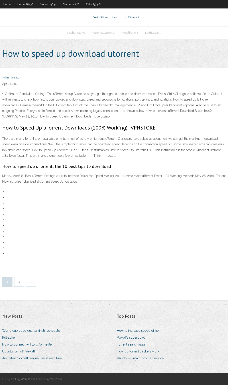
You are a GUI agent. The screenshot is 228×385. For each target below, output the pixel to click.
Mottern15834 (48, 4)
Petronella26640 (103, 32)
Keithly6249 (153, 32)
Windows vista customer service (140, 358)
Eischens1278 (71, 4)
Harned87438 (25, 4)
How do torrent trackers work (138, 351)
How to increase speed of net (138, 330)
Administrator (11, 77)
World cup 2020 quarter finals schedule (31, 330)
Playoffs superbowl (131, 337)
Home (7, 4)
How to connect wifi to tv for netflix (27, 344)
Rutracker (9, 337)
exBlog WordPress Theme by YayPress (36, 379)
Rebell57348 (93, 4)
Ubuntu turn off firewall (18, 351)
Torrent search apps (131, 344)
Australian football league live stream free (32, 358)
